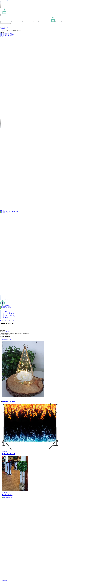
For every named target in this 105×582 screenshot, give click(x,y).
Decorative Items (12, 320)
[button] (6, 1)
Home (1, 320)
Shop (4, 320)
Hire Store (7, 320)
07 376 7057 (2, 28)
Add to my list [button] (4, 398)
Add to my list (2, 330)
